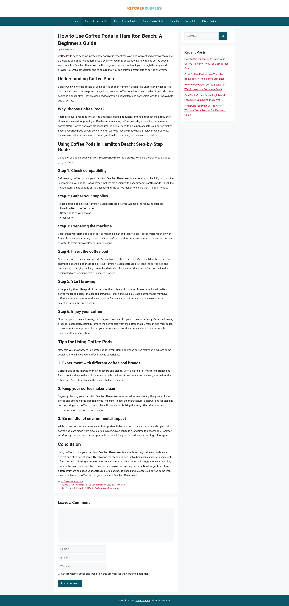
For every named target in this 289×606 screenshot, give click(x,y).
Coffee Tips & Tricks (153, 21)
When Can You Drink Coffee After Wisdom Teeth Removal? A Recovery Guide (205, 110)
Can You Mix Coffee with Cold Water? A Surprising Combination (90, 488)
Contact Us (190, 21)
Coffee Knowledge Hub (96, 21)
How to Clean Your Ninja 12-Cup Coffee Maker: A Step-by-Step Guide (93, 485)
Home (76, 21)
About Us (174, 21)
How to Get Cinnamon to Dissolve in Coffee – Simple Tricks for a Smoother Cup (206, 63)
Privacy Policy (209, 21)
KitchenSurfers (143, 600)
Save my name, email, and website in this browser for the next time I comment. (105, 573)
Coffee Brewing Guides (125, 21)
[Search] (223, 36)
